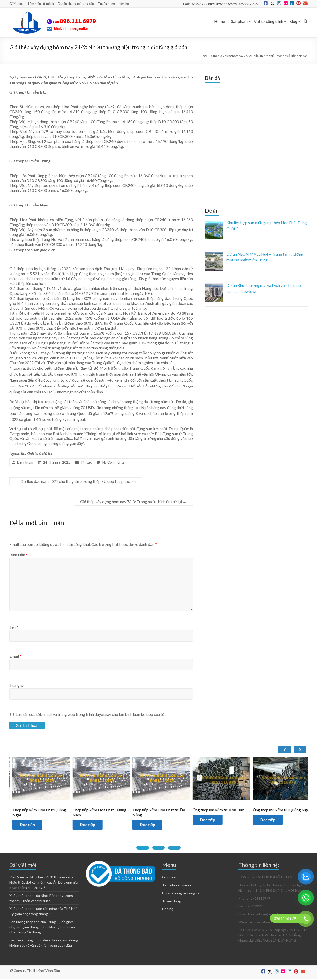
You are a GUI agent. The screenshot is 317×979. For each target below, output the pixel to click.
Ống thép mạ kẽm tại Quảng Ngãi (252, 809)
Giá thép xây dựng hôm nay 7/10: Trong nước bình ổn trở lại (133, 501)
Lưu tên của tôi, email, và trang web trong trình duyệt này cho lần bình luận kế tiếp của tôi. (91, 714)
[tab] (142, 848)
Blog (293, 21)
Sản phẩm (239, 21)
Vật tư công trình (268, 21)
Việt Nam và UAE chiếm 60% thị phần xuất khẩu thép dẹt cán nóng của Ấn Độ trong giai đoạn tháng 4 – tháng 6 (43, 882)
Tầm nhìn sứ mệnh (40, 4)
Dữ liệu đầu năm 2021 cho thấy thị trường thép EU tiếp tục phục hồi (76, 481)
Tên (13, 627)
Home (219, 21)
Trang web (18, 685)
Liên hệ (124, 4)
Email (15, 656)
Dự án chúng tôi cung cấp (76, 4)
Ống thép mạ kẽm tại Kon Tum (189, 809)
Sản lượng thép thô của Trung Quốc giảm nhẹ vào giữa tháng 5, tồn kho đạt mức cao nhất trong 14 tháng (42, 927)
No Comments (113, 462)
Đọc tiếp (58, 824)
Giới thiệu (16, 4)
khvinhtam (25, 462)
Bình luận (18, 554)
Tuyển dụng (106, 4)
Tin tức (86, 462)
